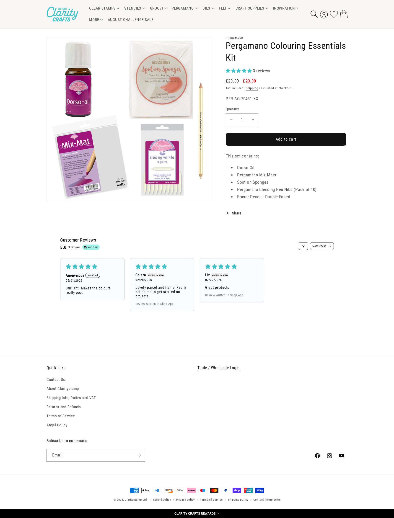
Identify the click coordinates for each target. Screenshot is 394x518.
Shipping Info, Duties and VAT (71, 397)
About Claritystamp (63, 388)
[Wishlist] (334, 14)
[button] (197, 513)
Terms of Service (61, 416)
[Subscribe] (139, 455)
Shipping (252, 88)
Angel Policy (57, 425)
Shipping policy (238, 499)
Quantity (232, 109)
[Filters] (303, 246)
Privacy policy (185, 499)
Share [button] (236, 213)
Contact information (266, 499)
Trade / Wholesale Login (218, 367)
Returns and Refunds (64, 407)
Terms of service (211, 499)
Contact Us (56, 379)
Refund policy (162, 499)
